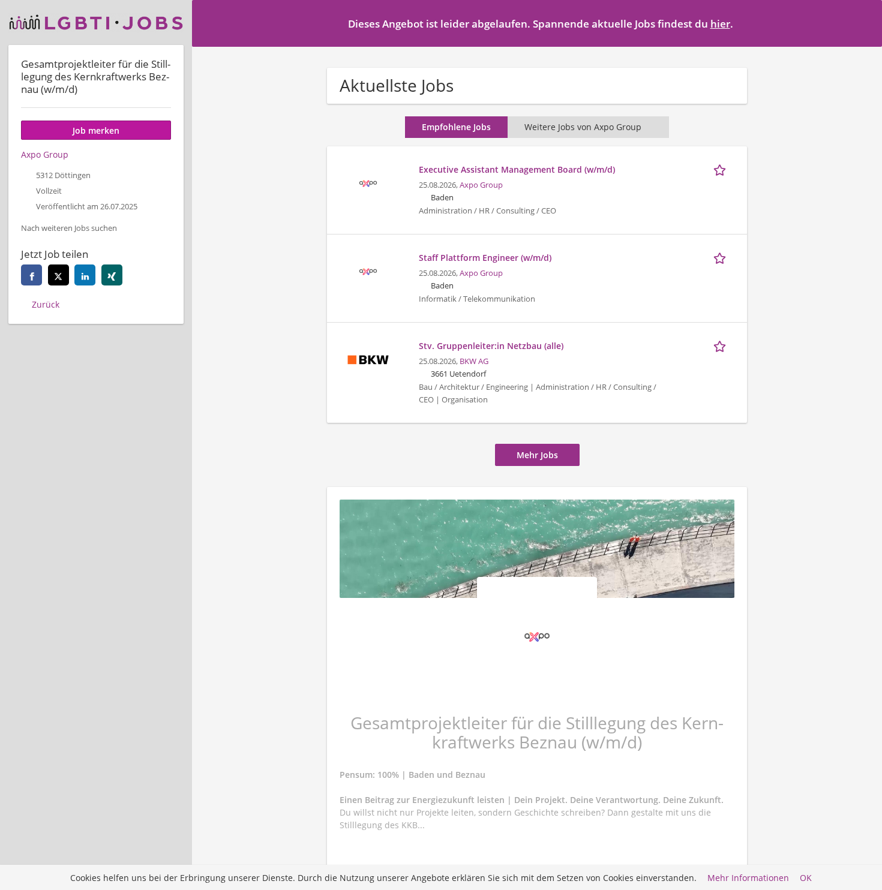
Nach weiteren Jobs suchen (69, 228)
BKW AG (474, 361)
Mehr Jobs (537, 455)
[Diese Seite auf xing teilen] (111, 274)
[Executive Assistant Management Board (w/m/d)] (367, 182)
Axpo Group (481, 185)
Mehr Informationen (748, 877)
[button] (863, 23)
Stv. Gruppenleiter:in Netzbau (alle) (491, 345)
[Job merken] (721, 169)
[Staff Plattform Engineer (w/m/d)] (367, 270)
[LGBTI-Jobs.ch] (96, 22)
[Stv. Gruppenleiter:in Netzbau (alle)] (367, 358)
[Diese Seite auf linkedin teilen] (84, 274)
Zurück (45, 304)
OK (806, 877)
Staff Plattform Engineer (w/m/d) (485, 257)
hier (720, 24)
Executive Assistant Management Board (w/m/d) (517, 169)
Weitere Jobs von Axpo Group (582, 127)
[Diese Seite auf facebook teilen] (31, 274)
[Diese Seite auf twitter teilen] (58, 274)
